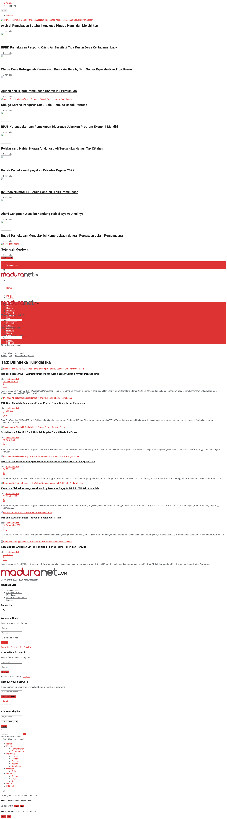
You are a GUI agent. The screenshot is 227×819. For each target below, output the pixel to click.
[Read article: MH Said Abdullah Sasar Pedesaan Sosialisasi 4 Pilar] (113, 512)
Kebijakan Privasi (14, 592)
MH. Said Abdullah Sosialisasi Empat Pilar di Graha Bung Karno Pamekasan (43, 403)
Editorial (10, 343)
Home (9, 288)
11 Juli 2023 (9, 411)
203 (5, 474)
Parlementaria (18, 751)
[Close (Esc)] (2, 704)
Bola (8, 318)
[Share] (5, 704)
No (22, 806)
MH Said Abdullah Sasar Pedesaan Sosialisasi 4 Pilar (31, 517)
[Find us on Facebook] (2, 270)
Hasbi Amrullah (12, 379)
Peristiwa (10, 310)
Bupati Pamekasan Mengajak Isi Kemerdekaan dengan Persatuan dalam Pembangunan (62, 235)
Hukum (9, 308)
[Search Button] (24, 337)
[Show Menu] (2, 296)
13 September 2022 (12, 525)
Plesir (9, 338)
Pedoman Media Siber (16, 280)
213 (5, 559)
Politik (9, 296)
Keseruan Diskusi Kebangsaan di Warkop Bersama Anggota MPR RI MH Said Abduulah (50, 488)
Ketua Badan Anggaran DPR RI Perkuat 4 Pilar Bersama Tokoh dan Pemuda (43, 546)
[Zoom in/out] (10, 704)
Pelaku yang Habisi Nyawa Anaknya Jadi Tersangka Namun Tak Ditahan (52, 148)
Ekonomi (10, 315)
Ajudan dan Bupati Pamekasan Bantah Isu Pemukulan (39, 91)
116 (5, 530)
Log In (26, 676)
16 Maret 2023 (10, 469)
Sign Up (27, 647)
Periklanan (11, 595)
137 (5, 386)
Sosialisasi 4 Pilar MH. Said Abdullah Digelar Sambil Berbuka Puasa (39, 432)
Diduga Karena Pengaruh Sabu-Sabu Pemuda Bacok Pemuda (44, 105)
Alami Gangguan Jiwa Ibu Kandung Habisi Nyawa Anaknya (42, 214)
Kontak (9, 600)
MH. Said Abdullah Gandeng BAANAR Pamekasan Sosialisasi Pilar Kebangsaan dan (48, 461)
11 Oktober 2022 (11, 496)
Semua (9, 15)
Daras (9, 333)
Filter (4, 11)
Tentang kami (12, 265)
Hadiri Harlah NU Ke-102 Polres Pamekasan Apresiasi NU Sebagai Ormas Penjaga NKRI (50, 373)
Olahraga (10, 330)
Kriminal (10, 313)
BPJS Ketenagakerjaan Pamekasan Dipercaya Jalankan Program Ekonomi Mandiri (59, 127)
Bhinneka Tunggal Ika (24, 355)
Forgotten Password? (11, 647)
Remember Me (11, 637)
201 (5, 501)
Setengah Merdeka (14, 249)
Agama (9, 328)
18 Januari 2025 (10, 381)
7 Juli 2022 (8, 554)
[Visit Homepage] (20, 276)
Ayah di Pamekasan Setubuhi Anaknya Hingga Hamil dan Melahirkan (49, 25)
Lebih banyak (7, 258)
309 (5, 416)
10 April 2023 (9, 440)
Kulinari (9, 340)
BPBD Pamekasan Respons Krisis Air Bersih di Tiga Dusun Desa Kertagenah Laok (59, 47)
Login (11, 297)
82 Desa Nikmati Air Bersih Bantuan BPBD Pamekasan (39, 192)
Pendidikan (11, 320)
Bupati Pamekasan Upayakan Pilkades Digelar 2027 (37, 170)
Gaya (8, 335)
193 (5, 445)
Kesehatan (11, 323)
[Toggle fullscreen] (7, 704)
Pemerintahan (18, 749)
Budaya (9, 325)
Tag (10, 355)
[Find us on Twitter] (4, 270)
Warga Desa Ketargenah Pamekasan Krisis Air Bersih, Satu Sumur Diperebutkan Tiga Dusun (66, 69)
